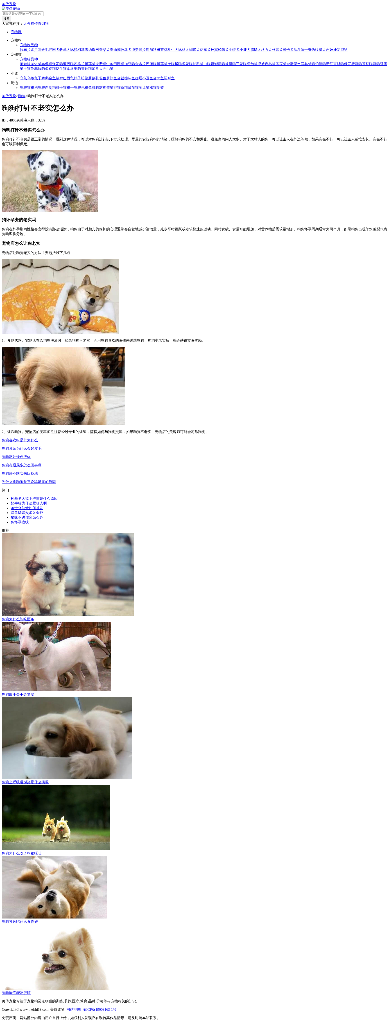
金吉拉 (140, 64)
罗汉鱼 (111, 78)
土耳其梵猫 (306, 64)
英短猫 (25, 64)
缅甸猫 (252, 64)
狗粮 (23, 87)
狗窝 (99, 87)
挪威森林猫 (267, 64)
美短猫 (36, 64)
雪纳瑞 (90, 50)
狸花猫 (187, 64)
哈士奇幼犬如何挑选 (27, 508)
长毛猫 (198, 64)
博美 (135, 50)
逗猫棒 (147, 87)
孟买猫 (281, 64)
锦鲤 (59, 78)
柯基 (81, 50)
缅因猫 (68, 64)
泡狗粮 (39, 87)
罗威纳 (342, 50)
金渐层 (291, 64)
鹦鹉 (45, 78)
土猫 (27, 69)
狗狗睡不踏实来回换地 (20, 473)
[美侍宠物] (11, 9)
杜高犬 (277, 50)
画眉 (138, 78)
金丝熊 (122, 78)
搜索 (6, 18)
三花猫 (241, 64)
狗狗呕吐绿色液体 (16, 457)
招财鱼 (169, 78)
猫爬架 (158, 87)
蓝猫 (376, 64)
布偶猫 (46, 64)
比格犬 (183, 50)
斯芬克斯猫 (335, 64)
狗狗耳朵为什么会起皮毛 (21, 448)
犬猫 (171, 64)
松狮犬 (223, 50)
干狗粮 (75, 87)
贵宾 (37, 50)
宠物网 (16, 32)
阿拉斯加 (146, 50)
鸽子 (77, 78)
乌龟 (30, 78)
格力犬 (266, 50)
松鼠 (84, 78)
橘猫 (178, 64)
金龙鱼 (158, 78)
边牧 (315, 50)
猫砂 (113, 87)
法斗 (297, 50)
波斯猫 (100, 64)
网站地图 (73, 1009)
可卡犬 (288, 50)
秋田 (156, 50)
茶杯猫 (367, 64)
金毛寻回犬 (50, 50)
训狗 (45, 23)
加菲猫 (129, 64)
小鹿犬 (245, 50)
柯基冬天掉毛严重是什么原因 (34, 498)
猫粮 (30, 87)
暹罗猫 (57, 64)
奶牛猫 (61, 69)
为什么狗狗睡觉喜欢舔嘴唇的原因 (29, 482)
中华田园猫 (115, 64)
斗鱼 (131, 78)
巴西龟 (68, 78)
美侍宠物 (9, 4)
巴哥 (99, 50)
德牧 (120, 50)
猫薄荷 (129, 87)
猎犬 (322, 50)
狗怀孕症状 (20, 522)
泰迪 (113, 50)
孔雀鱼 (100, 78)
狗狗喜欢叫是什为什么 (20, 440)
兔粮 (91, 87)
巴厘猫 (151, 64)
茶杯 (163, 50)
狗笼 (106, 87)
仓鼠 (23, 78)
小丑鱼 (147, 78)
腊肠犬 (255, 50)
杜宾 (214, 50)
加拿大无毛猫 (102, 69)
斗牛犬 (172, 50)
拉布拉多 (27, 50)
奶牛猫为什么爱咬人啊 (29, 503)
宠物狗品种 (29, 45)
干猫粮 (64, 87)
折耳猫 (162, 64)
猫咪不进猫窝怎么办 (27, 517)
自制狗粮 (52, 87)
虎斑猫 (230, 64)
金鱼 (52, 78)
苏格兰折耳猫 (84, 64)
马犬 (127, 50)
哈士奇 (306, 50)
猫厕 (138, 87)
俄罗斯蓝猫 (353, 64)
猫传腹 (36, 23)
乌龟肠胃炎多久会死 (27, 513)
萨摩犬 (205, 50)
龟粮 (84, 87)
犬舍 (27, 23)
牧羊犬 (64, 50)
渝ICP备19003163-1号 (99, 1009)
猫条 (120, 87)
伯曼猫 (320, 64)
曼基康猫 (38, 69)
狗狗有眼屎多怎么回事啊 (21, 465)
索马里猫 (74, 69)
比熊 (73, 50)
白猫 (207, 64)
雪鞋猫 (86, 69)
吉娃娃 (331, 50)
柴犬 (106, 50)
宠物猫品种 (29, 59)
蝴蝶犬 (194, 50)
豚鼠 (91, 78)
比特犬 (234, 50)
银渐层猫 (218, 64)
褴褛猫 (50, 69)
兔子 (37, 78)
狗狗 (21, 96)
